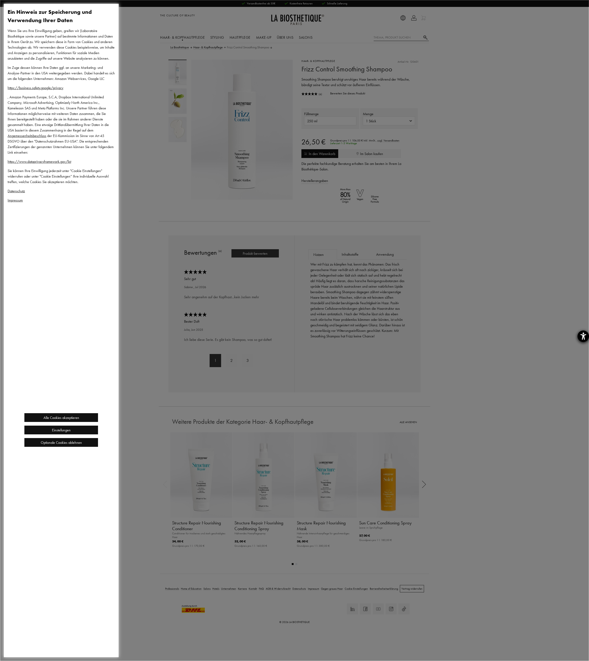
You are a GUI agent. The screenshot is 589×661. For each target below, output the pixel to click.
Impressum (15, 200)
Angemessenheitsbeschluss (27, 135)
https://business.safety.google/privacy (35, 87)
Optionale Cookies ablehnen (61, 442)
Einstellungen (61, 430)
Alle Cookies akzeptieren (61, 417)
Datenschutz (16, 191)
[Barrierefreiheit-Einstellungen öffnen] (583, 336)
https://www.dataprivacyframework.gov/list (39, 161)
